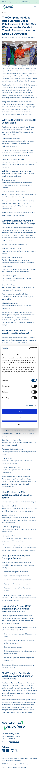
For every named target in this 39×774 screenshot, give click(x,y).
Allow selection (19, 418)
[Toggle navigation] (35, 7)
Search (4, 767)
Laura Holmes (31, 37)
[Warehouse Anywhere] (8, 7)
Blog (5, 12)
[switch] (34, 386)
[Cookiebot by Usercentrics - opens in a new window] (28, 348)
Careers (9, 767)
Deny (19, 424)
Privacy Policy (16, 767)
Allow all (19, 411)
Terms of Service (13, 760)
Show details (29, 405)
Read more (34, 2)
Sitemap (23, 767)
